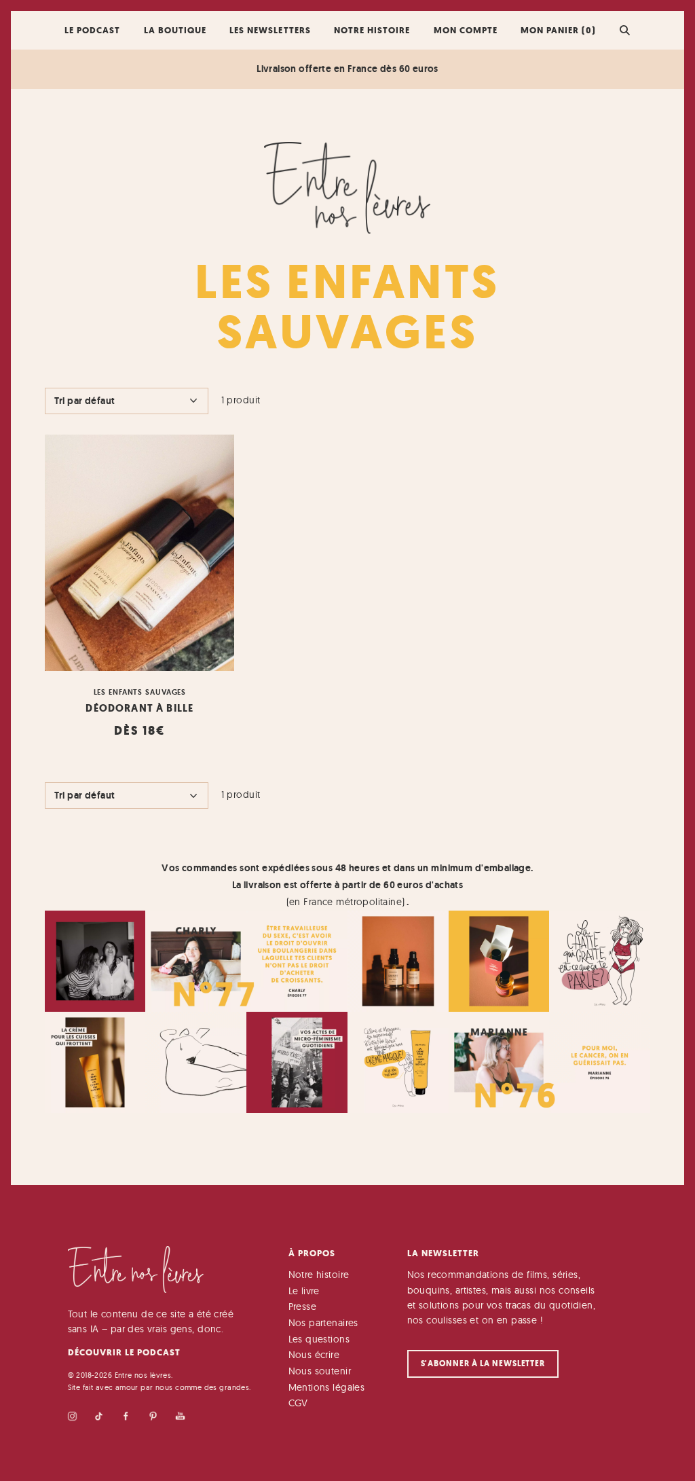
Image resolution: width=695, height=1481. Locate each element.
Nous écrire (314, 1355)
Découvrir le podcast (124, 1352)
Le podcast (92, 30)
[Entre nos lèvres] (347, 188)
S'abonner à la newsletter (483, 1363)
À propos (311, 1253)
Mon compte (465, 30)
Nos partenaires (323, 1323)
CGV (298, 1403)
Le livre (304, 1291)
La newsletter (443, 1253)
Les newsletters (269, 30)
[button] (625, 29)
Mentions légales (326, 1387)
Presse (302, 1306)
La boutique (175, 30)
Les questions (319, 1339)
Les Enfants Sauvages (140, 692)
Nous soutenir (319, 1371)
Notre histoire (372, 30)
